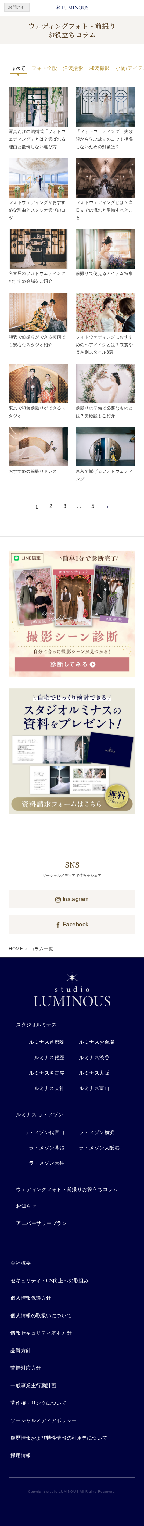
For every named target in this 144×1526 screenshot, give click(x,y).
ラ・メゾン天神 (47, 1163)
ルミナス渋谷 (94, 1057)
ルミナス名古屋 (47, 1072)
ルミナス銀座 (49, 1057)
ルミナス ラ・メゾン (40, 1114)
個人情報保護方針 (30, 1298)
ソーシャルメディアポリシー (43, 1420)
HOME (16, 948)
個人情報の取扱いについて (41, 1315)
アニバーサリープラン (41, 1223)
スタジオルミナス (36, 1024)
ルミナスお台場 (97, 1042)
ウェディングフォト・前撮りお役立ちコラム (67, 1189)
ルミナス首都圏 (47, 1042)
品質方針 (20, 1350)
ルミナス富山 (94, 1088)
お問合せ (17, 7)
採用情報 (20, 1455)
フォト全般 (44, 68)
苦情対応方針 (25, 1368)
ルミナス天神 (49, 1088)
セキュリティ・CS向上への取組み (49, 1280)
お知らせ (26, 1206)
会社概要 (20, 1263)
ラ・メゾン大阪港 (99, 1147)
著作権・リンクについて (38, 1403)
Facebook (75, 924)
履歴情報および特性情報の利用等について (58, 1438)
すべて (18, 68)
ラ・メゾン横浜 (97, 1132)
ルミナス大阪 (94, 1072)
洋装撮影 (73, 68)
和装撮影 (99, 68)
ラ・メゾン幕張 (47, 1147)
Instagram (75, 899)
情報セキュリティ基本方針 (41, 1333)
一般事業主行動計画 (33, 1385)
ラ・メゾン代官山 (44, 1132)
